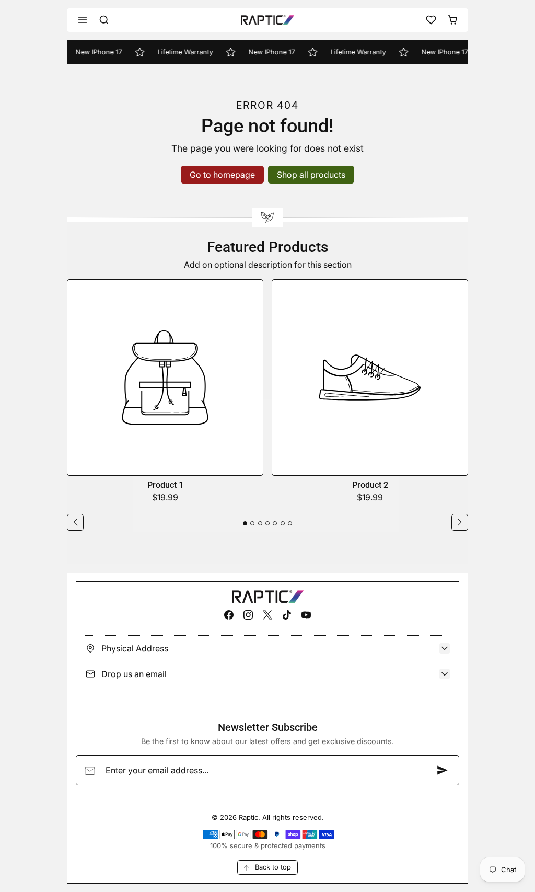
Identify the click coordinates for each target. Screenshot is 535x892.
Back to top (273, 867)
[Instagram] (248, 614)
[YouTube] (306, 614)
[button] (83, 20)
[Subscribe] (442, 770)
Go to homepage (222, 174)
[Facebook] (228, 614)
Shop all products (311, 174)
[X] (267, 614)
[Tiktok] (287, 614)
